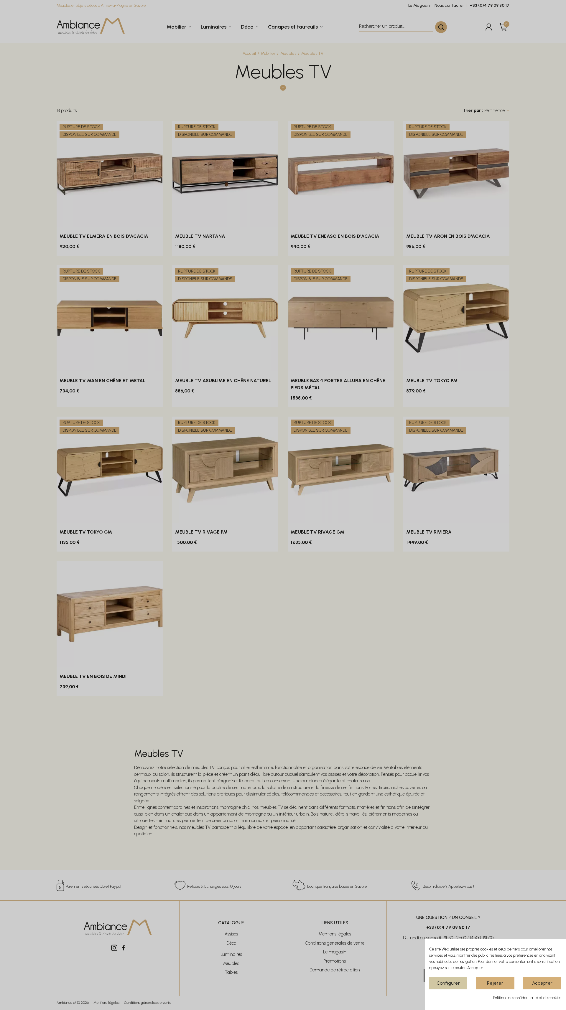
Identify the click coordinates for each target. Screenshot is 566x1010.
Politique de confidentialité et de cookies (527, 997)
